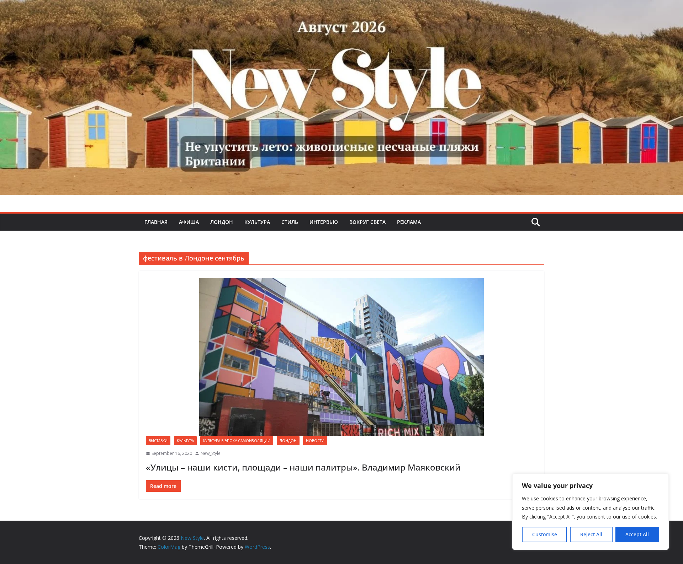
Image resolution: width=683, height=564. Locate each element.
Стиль (289, 222)
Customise (544, 534)
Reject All (591, 534)
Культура (257, 222)
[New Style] (341, 8)
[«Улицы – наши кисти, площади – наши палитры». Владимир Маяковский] (341, 357)
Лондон (221, 222)
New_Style (211, 453)
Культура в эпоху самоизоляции (236, 440)
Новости (315, 440)
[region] (590, 512)
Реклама (409, 222)
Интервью (323, 222)
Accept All (637, 534)
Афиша (189, 222)
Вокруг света (367, 222)
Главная (156, 222)
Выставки (158, 440)
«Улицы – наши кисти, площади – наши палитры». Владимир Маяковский (303, 467)
